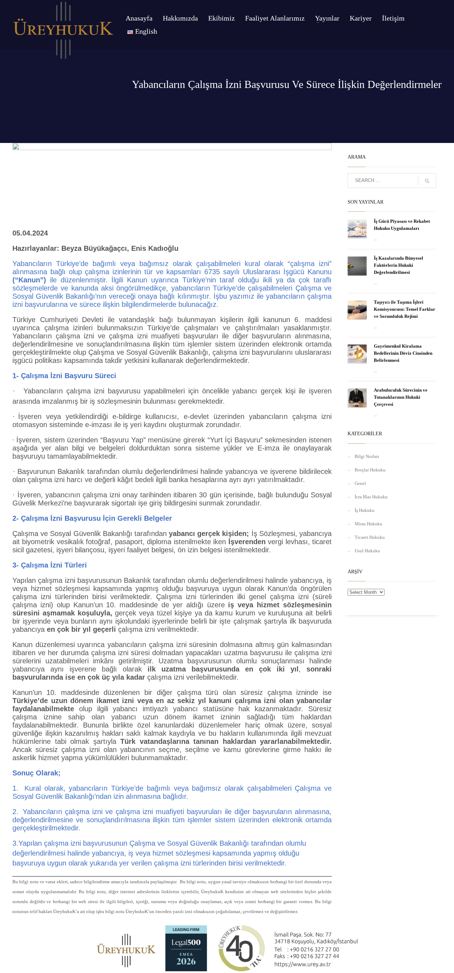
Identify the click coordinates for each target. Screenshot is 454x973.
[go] (427, 180)
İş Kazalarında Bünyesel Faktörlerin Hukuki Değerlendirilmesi (398, 265)
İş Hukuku (365, 510)
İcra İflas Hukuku (371, 496)
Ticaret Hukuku (370, 537)
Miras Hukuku (368, 523)
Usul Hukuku (367, 550)
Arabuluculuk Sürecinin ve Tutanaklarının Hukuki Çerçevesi (400, 397)
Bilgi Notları (367, 456)
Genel (360, 483)
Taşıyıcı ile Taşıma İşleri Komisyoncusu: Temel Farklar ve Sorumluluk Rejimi (404, 309)
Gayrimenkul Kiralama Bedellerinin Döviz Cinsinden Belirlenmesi (403, 353)
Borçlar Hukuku (370, 469)
